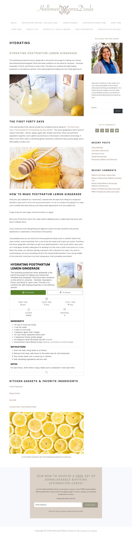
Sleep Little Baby (97, 147)
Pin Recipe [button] (66, 292)
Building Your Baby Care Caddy (109, 189)
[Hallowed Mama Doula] (66, 17)
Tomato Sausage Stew (99, 156)
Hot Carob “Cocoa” (98, 153)
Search (94, 107)
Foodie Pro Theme (88, 531)
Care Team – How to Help (100, 150)
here (93, 97)
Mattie (94, 175)
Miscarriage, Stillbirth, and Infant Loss (104, 159)
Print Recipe (29, 292)
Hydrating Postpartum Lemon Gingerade (43, 53)
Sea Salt (12, 400)
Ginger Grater (14, 393)
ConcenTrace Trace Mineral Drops (22, 407)
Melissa (94, 178)
